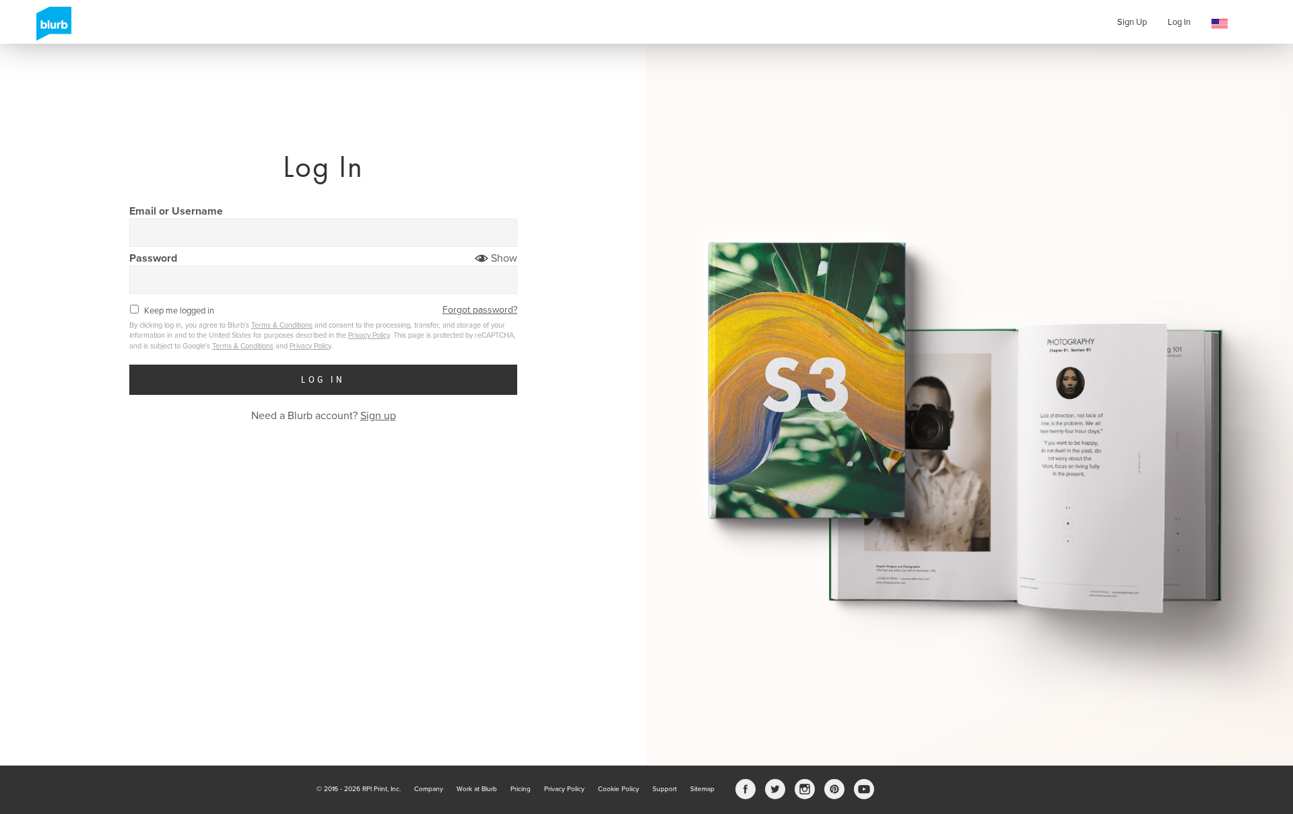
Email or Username (176, 211)
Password (153, 258)
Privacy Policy (368, 335)
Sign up (378, 415)
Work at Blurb (477, 789)
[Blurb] (49, 23)
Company (428, 789)
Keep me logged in (178, 310)
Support (665, 789)
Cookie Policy (618, 789)
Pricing (520, 789)
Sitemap (702, 789)
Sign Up (1132, 22)
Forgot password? (479, 310)
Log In (1179, 22)
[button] (1220, 23)
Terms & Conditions (281, 325)
